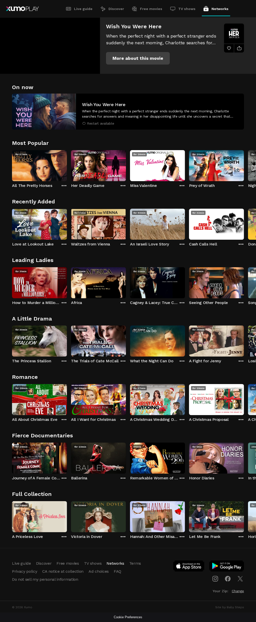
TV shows (187, 9)
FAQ (117, 571)
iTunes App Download (189, 566)
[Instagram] (215, 578)
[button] (138, 58)
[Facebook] (228, 578)
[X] (240, 578)
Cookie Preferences (128, 617)
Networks (220, 9)
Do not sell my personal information (45, 579)
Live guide (83, 9)
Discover (116, 9)
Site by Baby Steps (229, 607)
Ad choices (98, 571)
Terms (135, 563)
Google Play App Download (227, 566)
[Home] (22, 9)
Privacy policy (24, 571)
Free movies (151, 9)
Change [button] (238, 591)
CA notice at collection (63, 571)
